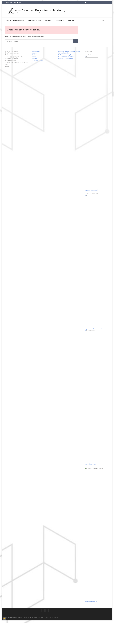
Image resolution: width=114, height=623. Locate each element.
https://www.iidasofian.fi (91, 190)
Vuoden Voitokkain (34, 20)
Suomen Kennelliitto (64, 53)
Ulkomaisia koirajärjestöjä (65, 58)
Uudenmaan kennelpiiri (64, 55)
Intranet (7, 66)
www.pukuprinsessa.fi (91, 464)
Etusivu (8, 20)
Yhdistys (71, 20)
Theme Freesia (33, 617)
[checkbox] (4, 618)
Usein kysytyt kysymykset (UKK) (14, 57)
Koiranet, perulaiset (10, 60)
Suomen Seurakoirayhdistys (66, 57)
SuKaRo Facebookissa (11, 51)
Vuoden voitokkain (37, 55)
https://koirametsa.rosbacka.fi (93, 329)
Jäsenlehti (34, 53)
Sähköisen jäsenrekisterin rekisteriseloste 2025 (16, 63)
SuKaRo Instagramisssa (12, 53)
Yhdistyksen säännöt (37, 60)
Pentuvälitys (59, 20)
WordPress (40, 617)
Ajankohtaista (18, 20)
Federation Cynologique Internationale (69, 51)
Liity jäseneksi (36, 51)
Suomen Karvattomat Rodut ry (43, 10)
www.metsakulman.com (91, 601)
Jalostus (48, 20)
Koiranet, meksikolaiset (11, 58)
